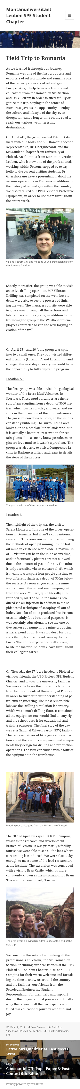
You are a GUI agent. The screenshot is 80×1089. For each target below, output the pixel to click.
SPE (21, 1031)
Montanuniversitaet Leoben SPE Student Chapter (28, 15)
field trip (52, 1031)
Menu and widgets (69, 19)
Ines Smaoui (38, 1027)
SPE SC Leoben (32, 1031)
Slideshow (12, 1031)
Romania (63, 1031)
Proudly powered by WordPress (24, 1084)
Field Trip (57, 1027)
